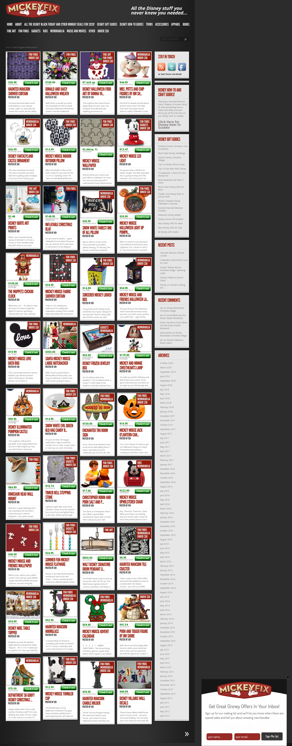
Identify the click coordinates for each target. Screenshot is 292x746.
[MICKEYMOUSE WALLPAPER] (91, 163)
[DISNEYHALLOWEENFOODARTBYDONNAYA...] (97, 91)
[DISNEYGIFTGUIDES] (107, 25)
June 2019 (165, 376)
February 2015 (167, 566)
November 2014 (167, 579)
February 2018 (167, 407)
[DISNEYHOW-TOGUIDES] (132, 25)
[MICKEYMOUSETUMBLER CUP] (59, 696)
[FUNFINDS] (23, 31)
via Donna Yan (88, 84)
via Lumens (87, 560)
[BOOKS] (186, 25)
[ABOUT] (18, 25)
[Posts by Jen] (18, 97)
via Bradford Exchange (13, 286)
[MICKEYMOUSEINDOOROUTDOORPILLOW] (58, 158)
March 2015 (165, 561)
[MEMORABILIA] (57, 31)
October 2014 (166, 583)
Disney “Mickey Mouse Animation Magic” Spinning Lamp (172, 270)
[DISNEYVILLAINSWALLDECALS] (133, 701)
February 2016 (167, 513)
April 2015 (165, 557)
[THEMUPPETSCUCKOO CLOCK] (21, 294)
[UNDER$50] (103, 31)
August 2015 (166, 539)
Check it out (31, 82)
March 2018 (165, 403)
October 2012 (166, 689)
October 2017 (166, 425)
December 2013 (167, 628)
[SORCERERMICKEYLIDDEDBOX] (97, 297)
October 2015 (166, 531)
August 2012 (166, 698)
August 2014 (166, 592)
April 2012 (165, 716)
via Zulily (86, 290)
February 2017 (167, 460)
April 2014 (165, 610)
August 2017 (166, 434)
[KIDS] (45, 31)
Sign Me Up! (272, 736)
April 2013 (165, 663)
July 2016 (164, 491)
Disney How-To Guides (172, 116)
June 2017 (165, 442)
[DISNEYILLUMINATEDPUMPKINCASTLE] (20, 429)
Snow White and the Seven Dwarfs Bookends (173, 325)
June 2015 (165, 548)
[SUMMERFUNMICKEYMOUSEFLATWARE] (57, 562)
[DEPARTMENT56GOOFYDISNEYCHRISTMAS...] (21, 698)
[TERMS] (149, 25)
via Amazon (13, 84)
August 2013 (166, 645)
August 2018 (166, 385)
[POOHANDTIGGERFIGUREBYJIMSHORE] (134, 634)
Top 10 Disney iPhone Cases (171, 164)
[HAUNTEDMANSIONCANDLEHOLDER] (93, 701)
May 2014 (165, 605)
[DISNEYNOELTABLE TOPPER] (19, 630)
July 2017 (164, 438)
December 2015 (167, 522)
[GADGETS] (36, 31)
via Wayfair (87, 152)
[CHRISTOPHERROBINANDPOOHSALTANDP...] (96, 500)
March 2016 (165, 508)
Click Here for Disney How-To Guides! (169, 125)
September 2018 (168, 381)
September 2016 (168, 482)
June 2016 (165, 495)
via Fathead (124, 694)
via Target (12, 354)
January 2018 (166, 411)
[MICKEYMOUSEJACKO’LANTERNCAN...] (131, 433)
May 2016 (165, 500)
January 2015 (166, 570)
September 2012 (168, 694)
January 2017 (166, 464)
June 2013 (165, 654)
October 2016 (166, 478)
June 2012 (165, 707)
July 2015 (164, 544)
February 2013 (167, 672)
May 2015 (165, 553)
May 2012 (165, 711)
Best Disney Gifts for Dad (170, 228)
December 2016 (167, 469)
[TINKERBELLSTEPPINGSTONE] (58, 495)
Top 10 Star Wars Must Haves (172, 169)
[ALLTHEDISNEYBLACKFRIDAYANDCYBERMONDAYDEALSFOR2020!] (59, 25)
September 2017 (168, 429)
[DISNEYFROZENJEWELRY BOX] (96, 366)
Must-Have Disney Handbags (171, 153)
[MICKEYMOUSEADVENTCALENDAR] (95, 634)
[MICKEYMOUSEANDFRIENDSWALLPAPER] (20, 563)
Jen (161, 308)
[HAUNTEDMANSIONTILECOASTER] (133, 567)
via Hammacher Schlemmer (52, 219)
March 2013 (165, 667)
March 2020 (165, 367)
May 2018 (165, 394)
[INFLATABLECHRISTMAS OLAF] (59, 227)
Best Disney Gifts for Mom (170, 223)
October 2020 (166, 363)
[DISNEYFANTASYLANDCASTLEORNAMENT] (21, 158)
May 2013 (165, 658)
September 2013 (168, 641)
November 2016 (167, 473)
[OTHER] (92, 31)
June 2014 (165, 601)
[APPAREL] (176, 25)
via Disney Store (126, 84)
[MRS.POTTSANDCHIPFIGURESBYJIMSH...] (132, 91)
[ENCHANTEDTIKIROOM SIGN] (95, 433)
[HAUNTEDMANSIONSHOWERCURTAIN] (19, 91)
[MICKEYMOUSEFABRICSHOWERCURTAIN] (58, 294)
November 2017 (167, 420)
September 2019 (168, 372)
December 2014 (167, 575)
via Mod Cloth (14, 489)
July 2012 (164, 702)
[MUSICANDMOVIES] (77, 31)
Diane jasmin (166, 333)
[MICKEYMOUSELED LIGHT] (131, 158)
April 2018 (165, 398)
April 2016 (165, 504)
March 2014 (165, 614)
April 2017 (165, 451)
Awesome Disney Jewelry (169, 215)
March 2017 (165, 456)
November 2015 (167, 526)
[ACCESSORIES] (162, 25)
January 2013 (166, 676)
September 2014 (168, 588)
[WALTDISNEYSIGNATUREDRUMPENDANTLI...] (96, 567)
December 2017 (167, 416)
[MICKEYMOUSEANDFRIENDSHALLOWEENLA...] (134, 297)
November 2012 (167, 685)
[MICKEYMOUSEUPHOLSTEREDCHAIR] (131, 500)
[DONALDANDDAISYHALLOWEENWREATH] (57, 91)
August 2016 (166, 486)
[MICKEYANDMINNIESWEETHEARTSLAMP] (131, 365)
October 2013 (166, 636)
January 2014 (166, 623)
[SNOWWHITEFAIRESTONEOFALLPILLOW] (97, 230)
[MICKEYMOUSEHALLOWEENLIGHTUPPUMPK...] (132, 228)
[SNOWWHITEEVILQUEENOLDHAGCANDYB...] (59, 428)
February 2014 (167, 619)
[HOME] (10, 25)
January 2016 (166, 517)
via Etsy (48, 84)
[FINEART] (11, 31)
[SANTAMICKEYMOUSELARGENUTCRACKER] (58, 361)
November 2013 (167, 632)
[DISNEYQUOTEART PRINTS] (19, 225)
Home (8, 47)
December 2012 (167, 680)
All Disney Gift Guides (168, 232)
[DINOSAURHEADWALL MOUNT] (21, 496)
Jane (10, 219)
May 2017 (165, 447)
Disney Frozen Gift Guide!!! (170, 219)
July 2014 (164, 597)
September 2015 (168, 535)
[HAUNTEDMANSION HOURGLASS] (56, 629)
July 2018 (164, 389)
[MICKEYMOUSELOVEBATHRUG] (20, 361)
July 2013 (164, 650)
